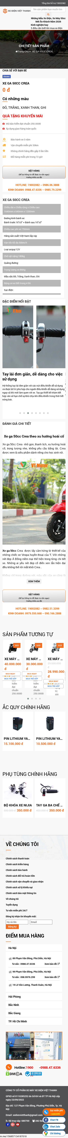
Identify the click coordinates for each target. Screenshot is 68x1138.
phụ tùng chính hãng (29, 774)
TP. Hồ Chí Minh (17, 1021)
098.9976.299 (27, 977)
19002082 (34, 185)
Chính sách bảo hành (17, 870)
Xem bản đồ (51, 963)
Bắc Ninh (13, 1005)
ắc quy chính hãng (26, 707)
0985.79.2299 (53, 189)
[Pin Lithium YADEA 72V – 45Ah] (18, 724)
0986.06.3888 (51, 185)
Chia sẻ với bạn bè (14, 70)
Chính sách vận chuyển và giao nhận (24, 881)
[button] (20, 413)
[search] (48, 14)
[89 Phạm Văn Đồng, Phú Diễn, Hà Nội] (20, 1045)
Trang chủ (23, 51)
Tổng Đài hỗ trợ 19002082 (54, 3)
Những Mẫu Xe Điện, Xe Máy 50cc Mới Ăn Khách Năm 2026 (48, 20)
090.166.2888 (53, 613)
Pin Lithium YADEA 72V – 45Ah (28, 738)
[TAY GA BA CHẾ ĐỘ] (50, 790)
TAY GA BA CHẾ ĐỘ (50, 805)
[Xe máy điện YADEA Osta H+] (56, 648)
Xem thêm (34, 581)
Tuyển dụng (12, 904)
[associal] (8, 1124)
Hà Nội (12, 948)
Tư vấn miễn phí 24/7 (16, 910)
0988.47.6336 (33, 189)
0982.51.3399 (51, 608)
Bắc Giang (14, 1013)
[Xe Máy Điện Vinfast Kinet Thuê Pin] (12, 648)
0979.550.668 (33, 613)
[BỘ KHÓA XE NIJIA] (18, 790)
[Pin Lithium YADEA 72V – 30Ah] (50, 724)
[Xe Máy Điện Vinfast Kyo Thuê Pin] (34, 648)
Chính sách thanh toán (17, 858)
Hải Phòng (14, 996)
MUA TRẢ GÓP (10, 678)
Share (7, 77)
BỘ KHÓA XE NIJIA (18, 805)
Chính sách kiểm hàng (17, 864)
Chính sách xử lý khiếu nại (19, 887)
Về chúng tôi (12, 898)
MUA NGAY (10, 673)
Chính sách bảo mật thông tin (21, 893)
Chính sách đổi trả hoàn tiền (20, 875)
